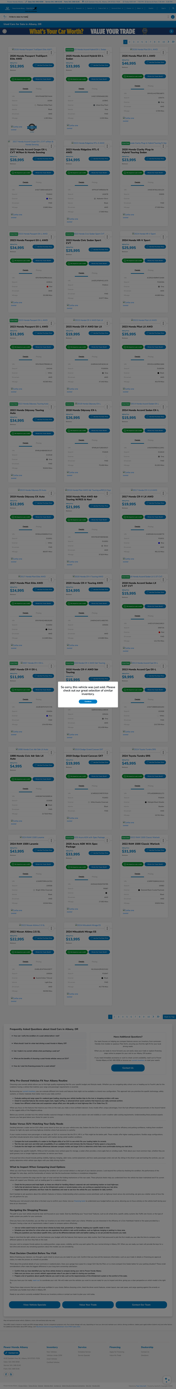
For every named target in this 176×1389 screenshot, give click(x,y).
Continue (88, 701)
